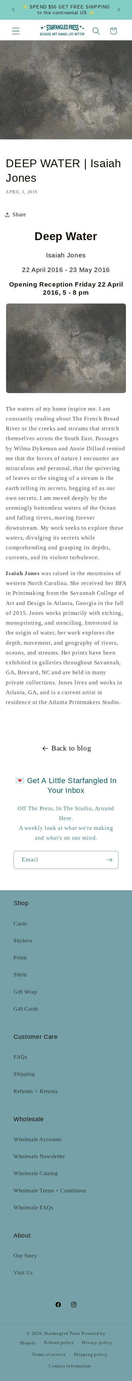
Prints (20, 957)
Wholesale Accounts (37, 1139)
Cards (20, 924)
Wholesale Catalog (36, 1173)
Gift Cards (26, 1009)
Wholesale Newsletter (39, 1156)
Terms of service (49, 1354)
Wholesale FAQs (33, 1207)
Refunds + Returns (36, 1091)
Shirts (20, 974)
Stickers (23, 941)
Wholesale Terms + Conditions (50, 1190)
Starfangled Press (62, 1333)
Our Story (25, 1256)
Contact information (70, 1366)
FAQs (20, 1057)
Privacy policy (97, 1342)
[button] (15, 31)
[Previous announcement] (13, 9)
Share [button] (19, 214)
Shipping (24, 1074)
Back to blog (71, 748)
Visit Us (23, 1273)
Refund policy (59, 1342)
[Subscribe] (109, 860)
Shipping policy (91, 1354)
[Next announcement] (118, 9)
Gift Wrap (25, 992)
